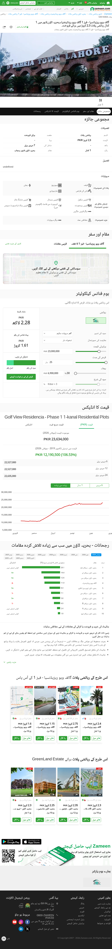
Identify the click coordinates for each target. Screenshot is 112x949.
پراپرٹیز (102, 3)
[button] (57, 333)
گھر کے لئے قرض (21, 27)
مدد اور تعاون (105, 915)
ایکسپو (81, 915)
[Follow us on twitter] (26, 932)
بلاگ (82, 904)
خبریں (81, 908)
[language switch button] (14, 3)
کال (15, 738)
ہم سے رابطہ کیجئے (102, 908)
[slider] (99, 351)
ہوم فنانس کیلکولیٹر (70, 111)
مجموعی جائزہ (103, 111)
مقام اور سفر (88, 111)
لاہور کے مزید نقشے (13, 244)
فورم (82, 911)
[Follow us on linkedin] (20, 932)
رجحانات (37, 111)
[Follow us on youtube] (14, 925)
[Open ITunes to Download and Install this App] (31, 844)
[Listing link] (22, 714)
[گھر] (108, 2)
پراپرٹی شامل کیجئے (75, 923)
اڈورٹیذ (107, 919)
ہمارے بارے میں (104, 904)
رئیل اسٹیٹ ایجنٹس (75, 919)
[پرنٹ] (11, 27)
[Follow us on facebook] (26, 925)
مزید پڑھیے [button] (11, 662)
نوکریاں (107, 911)
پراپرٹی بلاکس (91, 3)
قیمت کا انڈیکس (51, 111)
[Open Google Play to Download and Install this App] (11, 844)
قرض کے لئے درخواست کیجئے (21, 377)
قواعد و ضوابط (104, 923)
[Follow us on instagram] (20, 925)
